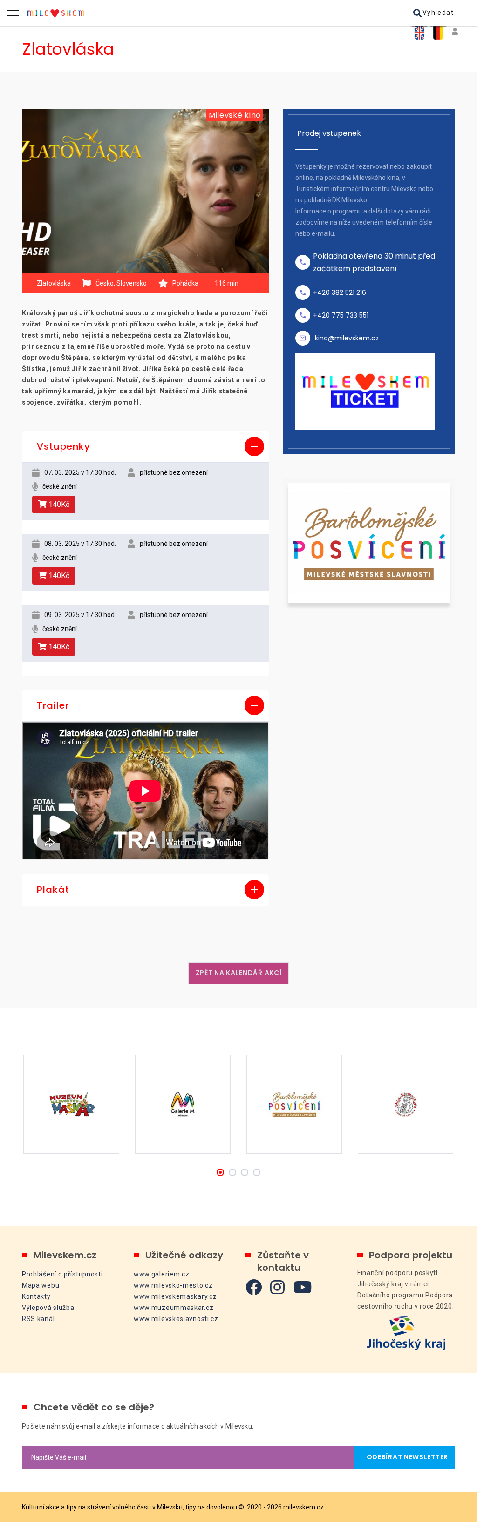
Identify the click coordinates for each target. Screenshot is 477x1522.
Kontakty (36, 1296)
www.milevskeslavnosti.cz (176, 1319)
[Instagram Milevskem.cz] (277, 1287)
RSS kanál (38, 1319)
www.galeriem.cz (162, 1274)
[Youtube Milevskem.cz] (302, 1287)
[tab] (145, 447)
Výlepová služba (48, 1307)
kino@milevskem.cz (347, 338)
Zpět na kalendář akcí (239, 972)
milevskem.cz (303, 1507)
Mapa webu (40, 1285)
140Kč (58, 504)
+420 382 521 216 (339, 292)
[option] (145, 191)
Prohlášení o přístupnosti (62, 1274)
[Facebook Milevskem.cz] (253, 1287)
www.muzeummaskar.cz (173, 1307)
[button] (145, 447)
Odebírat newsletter (404, 1457)
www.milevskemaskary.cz (175, 1296)
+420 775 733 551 (340, 315)
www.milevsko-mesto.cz (173, 1285)
